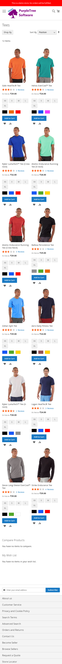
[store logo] (22, 13)
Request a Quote (11, 655)
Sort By (33, 32)
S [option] (11, 101)
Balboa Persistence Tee (43, 245)
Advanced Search (11, 623)
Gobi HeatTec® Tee (11, 85)
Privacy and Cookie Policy (16, 611)
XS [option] (5, 101)
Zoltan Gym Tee (9, 326)
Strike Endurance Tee (42, 485)
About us (7, 598)
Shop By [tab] (8, 32)
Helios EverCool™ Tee (42, 85)
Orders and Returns (13, 630)
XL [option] (5, 106)
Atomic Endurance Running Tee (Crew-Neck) (15, 246)
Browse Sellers (10, 649)
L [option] (25, 101)
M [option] (18, 101)
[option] (4, 112)
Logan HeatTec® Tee (41, 404)
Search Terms (9, 617)
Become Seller (10, 642)
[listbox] (16, 104)
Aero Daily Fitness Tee (42, 326)
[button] (4, 123)
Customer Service (11, 604)
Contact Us (8, 636)
